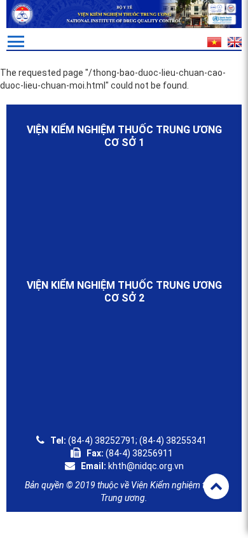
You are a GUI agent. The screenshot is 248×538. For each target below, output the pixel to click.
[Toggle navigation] (15, 41)
